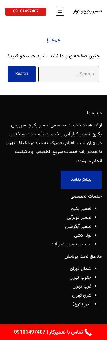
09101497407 (26, 11)
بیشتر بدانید (81, 179)
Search (21, 74)
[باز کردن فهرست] (60, 12)
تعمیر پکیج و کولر (87, 11)
